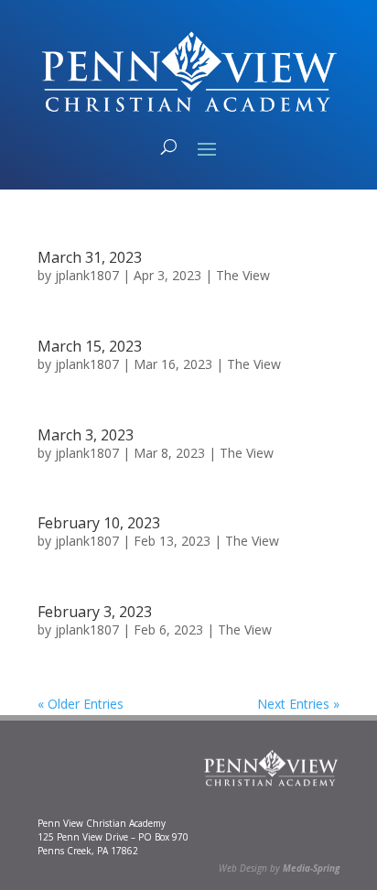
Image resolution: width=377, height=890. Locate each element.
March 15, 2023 (90, 346)
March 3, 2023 (86, 435)
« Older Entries (81, 703)
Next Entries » (298, 703)
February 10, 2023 (99, 523)
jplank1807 (87, 275)
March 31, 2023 (90, 257)
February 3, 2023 (95, 612)
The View (243, 275)
